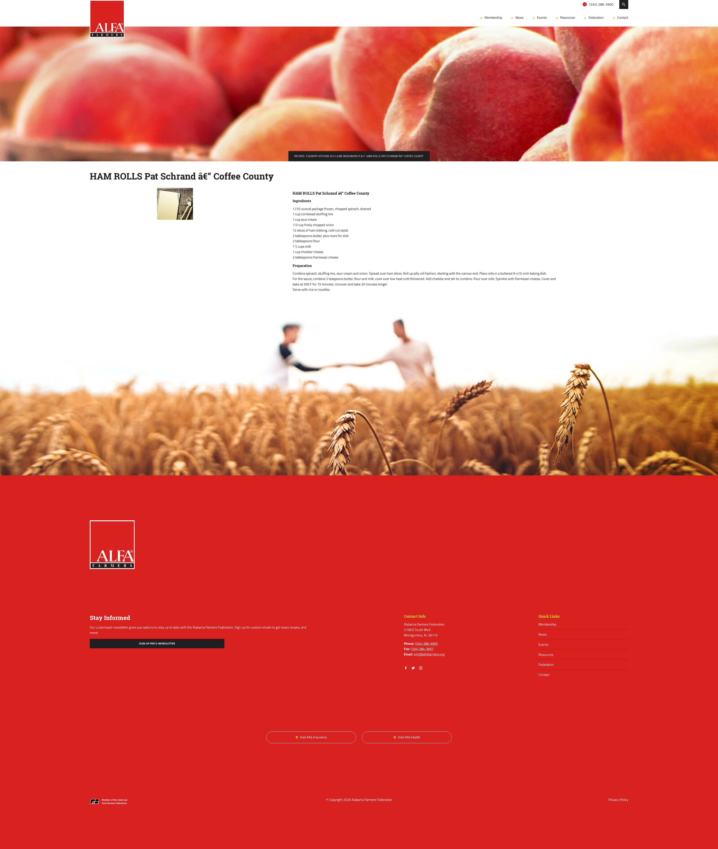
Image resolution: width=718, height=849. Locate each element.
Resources (567, 17)
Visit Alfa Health (409, 737)
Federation (596, 17)
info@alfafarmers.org (429, 654)
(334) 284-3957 (422, 648)
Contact (622, 17)
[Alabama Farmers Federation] (112, 544)
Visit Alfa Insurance (313, 737)
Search (623, 4)
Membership (493, 17)
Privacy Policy (618, 799)
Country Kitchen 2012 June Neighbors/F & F (335, 156)
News (520, 17)
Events (542, 17)
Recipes (299, 156)
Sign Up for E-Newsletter (157, 643)
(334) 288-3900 (600, 4)
